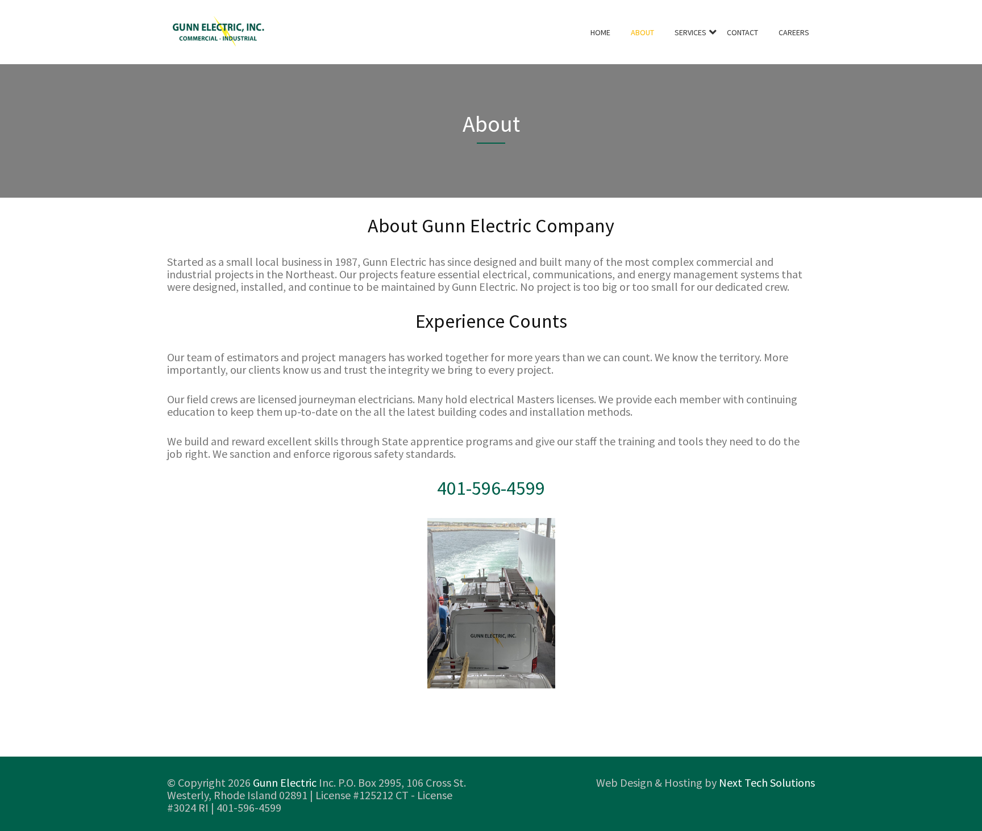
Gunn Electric (285, 782)
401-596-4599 (491, 488)
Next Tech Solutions (767, 782)
